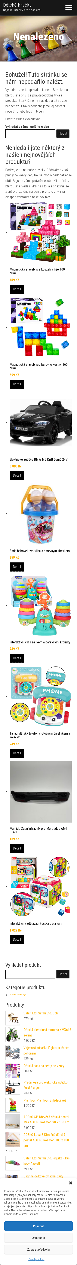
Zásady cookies (36, 1259)
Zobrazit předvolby (38, 1249)
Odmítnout (38, 1238)
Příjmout (38, 1226)
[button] (70, 1183)
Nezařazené (18, 995)
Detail (17, 289)
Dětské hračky (17, 5)
